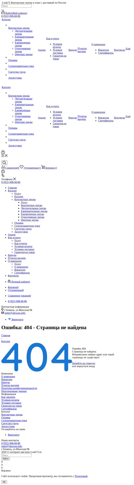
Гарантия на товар (11, 405)
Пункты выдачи (10, 385)
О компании (21, 266)
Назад (17, 193)
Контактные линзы (31, 205)
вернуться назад (86, 366)
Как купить (20, 243)
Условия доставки (11, 402)
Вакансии (6, 379)
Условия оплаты (10, 400)
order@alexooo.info (15, 313)
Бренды (5, 382)
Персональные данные (14, 391)
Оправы (5, 417)
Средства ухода (9, 423)
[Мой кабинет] (3, 152)
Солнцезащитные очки (14, 420)
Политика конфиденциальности (19, 388)
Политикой (81, 476)
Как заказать (8, 397)
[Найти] (2, 9)
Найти (5, 458)
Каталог (18, 196)
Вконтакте (17, 319)
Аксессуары (8, 426)
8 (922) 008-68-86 (10, 16)
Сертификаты (9, 408)
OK (4, 482)
